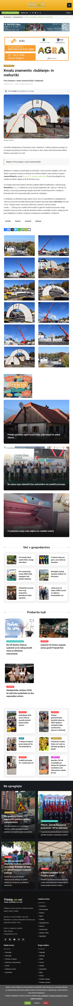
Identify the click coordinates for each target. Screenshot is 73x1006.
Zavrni (45, 1003)
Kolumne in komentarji (13, 962)
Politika (41, 919)
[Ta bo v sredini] (19, 312)
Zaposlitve (42, 969)
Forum (41, 962)
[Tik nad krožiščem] (19, 334)
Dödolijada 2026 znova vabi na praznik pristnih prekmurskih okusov (25, 720)
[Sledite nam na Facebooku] (30, 13)
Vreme (41, 976)
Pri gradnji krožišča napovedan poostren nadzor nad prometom (17, 819)
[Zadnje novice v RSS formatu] (40, 13)
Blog (40, 972)
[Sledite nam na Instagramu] (33, 13)
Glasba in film (44, 933)
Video (41, 959)
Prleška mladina (44, 982)
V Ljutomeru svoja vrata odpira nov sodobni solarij (31, 531)
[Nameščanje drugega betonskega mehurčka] (53, 268)
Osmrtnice (8, 972)
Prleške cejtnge (44, 979)
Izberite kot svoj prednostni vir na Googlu (21, 91)
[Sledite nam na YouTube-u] (35, 13)
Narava (41, 926)
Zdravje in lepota (11, 959)
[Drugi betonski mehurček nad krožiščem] (19, 268)
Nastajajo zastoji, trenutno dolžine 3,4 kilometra (58, 573)
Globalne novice (10, 969)
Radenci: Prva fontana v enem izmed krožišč (23, 162)
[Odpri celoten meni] (69, 5)
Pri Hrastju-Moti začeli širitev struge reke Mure (26, 559)
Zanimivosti (43, 929)
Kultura (41, 913)
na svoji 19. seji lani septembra (34, 176)
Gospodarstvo (18, 17)
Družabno (42, 906)
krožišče (8, 221)
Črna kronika (43, 909)
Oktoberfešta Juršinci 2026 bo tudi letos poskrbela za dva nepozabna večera (20, 693)
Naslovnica (7, 17)
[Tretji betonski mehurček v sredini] (19, 357)
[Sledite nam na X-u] (37, 13)
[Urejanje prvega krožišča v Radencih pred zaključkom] (53, 357)
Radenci (18, 221)
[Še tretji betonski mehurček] (19, 290)
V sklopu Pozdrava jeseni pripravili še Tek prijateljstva (26, 744)
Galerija (42, 956)
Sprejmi (28, 1003)
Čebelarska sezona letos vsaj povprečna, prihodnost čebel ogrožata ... (26, 593)
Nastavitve (37, 1003)
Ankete (41, 966)
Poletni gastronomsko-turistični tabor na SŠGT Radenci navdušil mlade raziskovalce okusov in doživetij (58, 722)
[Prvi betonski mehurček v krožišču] (19, 245)
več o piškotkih (43, 996)
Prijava (68, 13)
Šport (41, 916)
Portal (7, 966)
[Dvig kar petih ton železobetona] (53, 290)
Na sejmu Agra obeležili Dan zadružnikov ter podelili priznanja (36, 484)
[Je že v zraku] (53, 312)
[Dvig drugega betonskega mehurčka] (53, 245)
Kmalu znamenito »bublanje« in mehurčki (39, 17)
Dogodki (42, 952)
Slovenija (8, 952)
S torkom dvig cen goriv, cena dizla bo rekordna (58, 559)
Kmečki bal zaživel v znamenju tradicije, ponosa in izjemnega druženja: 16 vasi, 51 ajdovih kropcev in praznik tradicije (17, 867)
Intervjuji (8, 956)
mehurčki (28, 221)
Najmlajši (42, 936)
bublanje (38, 221)
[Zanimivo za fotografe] (53, 334)
